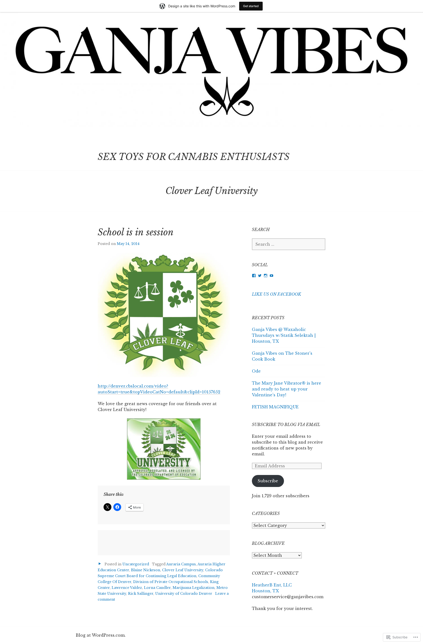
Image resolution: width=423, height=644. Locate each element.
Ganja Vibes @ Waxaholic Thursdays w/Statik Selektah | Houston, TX (284, 335)
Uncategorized (135, 564)
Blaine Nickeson (145, 570)
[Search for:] (288, 244)
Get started (251, 6)
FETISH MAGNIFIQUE (275, 406)
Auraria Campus (181, 564)
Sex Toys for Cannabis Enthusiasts (194, 156)
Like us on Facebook (276, 294)
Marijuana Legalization (193, 587)
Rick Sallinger (140, 593)
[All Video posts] (100, 563)
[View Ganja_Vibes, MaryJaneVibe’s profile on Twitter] (260, 276)
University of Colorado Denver (183, 593)
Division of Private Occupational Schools (170, 582)
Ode (256, 371)
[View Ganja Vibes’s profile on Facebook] (254, 276)
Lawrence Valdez (127, 587)
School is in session (136, 232)
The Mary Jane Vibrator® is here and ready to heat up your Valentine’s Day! (286, 389)
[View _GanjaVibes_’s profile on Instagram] (266, 276)
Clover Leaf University (182, 570)
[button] (164, 315)
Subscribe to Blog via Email (286, 424)
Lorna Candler (157, 587)
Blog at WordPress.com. (101, 635)
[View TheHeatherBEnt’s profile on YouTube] (271, 276)
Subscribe (268, 480)
